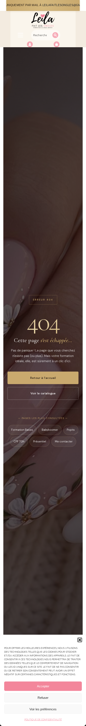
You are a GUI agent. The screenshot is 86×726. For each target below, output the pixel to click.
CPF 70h (19, 441)
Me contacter (64, 441)
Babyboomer (50, 430)
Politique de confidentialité (43, 719)
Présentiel (39, 441)
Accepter (43, 686)
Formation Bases (22, 430)
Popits (71, 430)
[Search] (55, 35)
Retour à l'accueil (43, 378)
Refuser (43, 697)
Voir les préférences (43, 709)
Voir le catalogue (43, 393)
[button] (80, 640)
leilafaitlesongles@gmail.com (44, 5)
